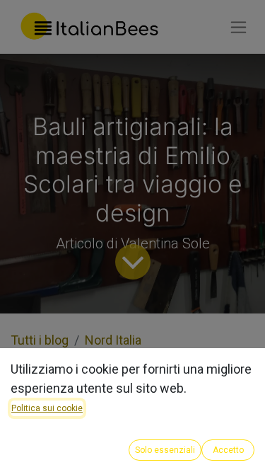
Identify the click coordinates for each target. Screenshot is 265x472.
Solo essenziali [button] (165, 450)
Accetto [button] (228, 450)
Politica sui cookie (47, 408)
